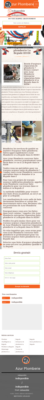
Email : (22, 390)
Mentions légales (22, 396)
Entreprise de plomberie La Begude (20, 344)
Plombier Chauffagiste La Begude (6, 341)
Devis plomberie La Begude (35, 343)
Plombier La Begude (8, 347)
